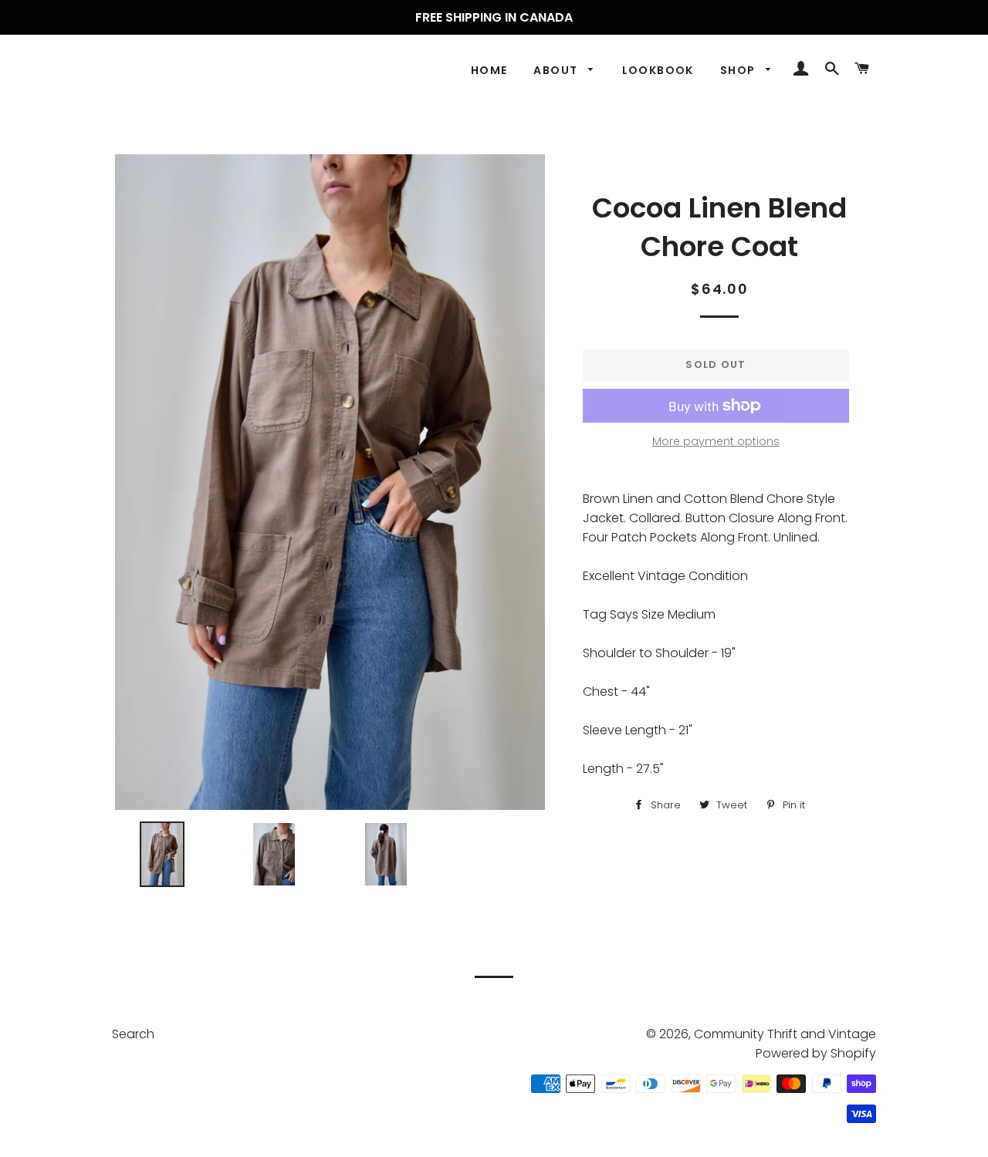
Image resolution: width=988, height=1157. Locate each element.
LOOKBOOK (658, 70)
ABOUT (556, 70)
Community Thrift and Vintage (785, 1034)
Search (133, 1034)
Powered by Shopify (816, 1053)
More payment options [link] (716, 441)
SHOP (739, 70)
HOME (489, 70)
